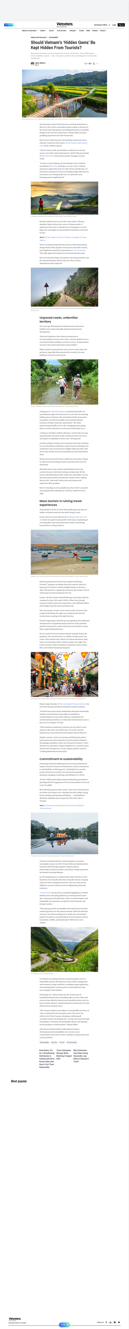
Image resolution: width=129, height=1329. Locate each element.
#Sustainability (44, 1042)
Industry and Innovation (39, 37)
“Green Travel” (45, 893)
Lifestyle (72, 30)
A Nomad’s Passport (58, 412)
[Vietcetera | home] (15, 1319)
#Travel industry (72, 1042)
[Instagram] (114, 1322)
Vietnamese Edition (100, 25)
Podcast (95, 30)
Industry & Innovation (29, 30)
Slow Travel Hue (47, 156)
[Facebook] (106, 1322)
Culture (42, 30)
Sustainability (53, 37)
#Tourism (54, 1042)
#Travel (62, 1042)
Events (81, 30)
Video (88, 30)
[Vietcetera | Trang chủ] (65, 24)
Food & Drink (61, 30)
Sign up (121, 25)
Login (114, 25)
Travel (51, 30)
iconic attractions (78, 250)
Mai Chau (54, 166)
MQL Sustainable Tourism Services (72, 704)
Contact (102, 30)
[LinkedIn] (110, 1322)
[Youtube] (119, 1322)
